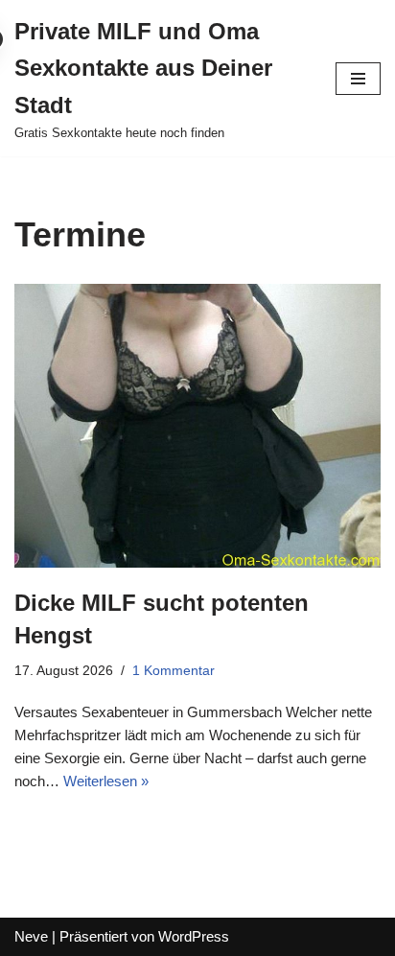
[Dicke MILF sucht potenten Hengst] (197, 426)
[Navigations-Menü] (358, 78)
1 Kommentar (173, 671)
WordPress (193, 936)
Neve (31, 936)
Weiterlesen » (106, 781)
